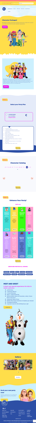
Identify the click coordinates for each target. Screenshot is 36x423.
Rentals (14, 8)
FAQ (11, 413)
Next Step (18, 148)
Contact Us (7, 307)
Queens (12, 272)
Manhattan (6, 272)
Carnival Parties (27, 8)
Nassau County (22, 274)
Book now (5, 26)
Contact (9, 11)
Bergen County (7, 274)
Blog (20, 415)
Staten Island (29, 272)
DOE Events (18, 8)
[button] (17, 169)
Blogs (28, 413)
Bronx (17, 272)
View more (18, 377)
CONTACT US (18, 418)
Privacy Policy (22, 413)
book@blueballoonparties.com (26, 420)
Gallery (12, 410)
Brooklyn (22, 272)
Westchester (29, 274)
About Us (4, 410)
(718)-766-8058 (14, 420)
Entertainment (10, 8)
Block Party (22, 8)
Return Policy (22, 412)
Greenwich (14, 274)
